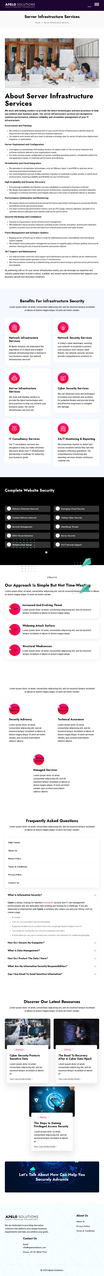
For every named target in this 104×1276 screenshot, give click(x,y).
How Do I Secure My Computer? (26, 942)
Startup (67, 1050)
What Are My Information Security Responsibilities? (37, 966)
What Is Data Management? (24, 950)
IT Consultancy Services (24, 439)
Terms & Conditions (17, 866)
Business (19, 1050)
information (48, 902)
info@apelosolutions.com (34, 1247)
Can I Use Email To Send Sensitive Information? (35, 974)
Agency (43, 1117)
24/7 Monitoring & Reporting (76, 439)
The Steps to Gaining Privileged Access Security (51, 1124)
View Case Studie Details (20, 1079)
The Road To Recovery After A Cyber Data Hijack (75, 1057)
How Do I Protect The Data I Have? (28, 958)
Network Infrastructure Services (23, 339)
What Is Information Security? (25, 895)
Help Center (14, 842)
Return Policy (14, 858)
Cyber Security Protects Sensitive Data (25, 1057)
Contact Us (13, 882)
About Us (12, 850)
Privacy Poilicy (83, 1226)
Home (37, 22)
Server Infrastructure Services (22, 390)
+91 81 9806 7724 (38, 1252)
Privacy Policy (14, 874)
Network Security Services (75, 338)
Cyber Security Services (73, 388)
